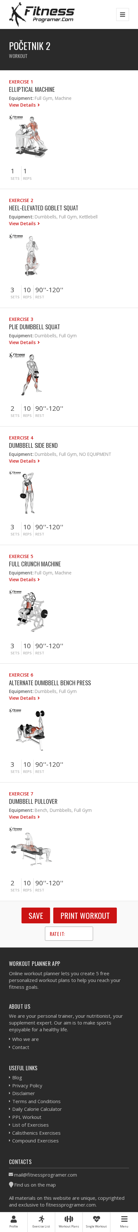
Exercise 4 (21, 438)
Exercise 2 (21, 200)
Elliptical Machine (32, 89)
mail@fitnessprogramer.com (45, 1174)
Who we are (25, 1039)
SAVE (36, 915)
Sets (15, 178)
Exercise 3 (21, 319)
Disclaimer (23, 1093)
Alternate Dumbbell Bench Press (50, 682)
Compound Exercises (35, 1140)
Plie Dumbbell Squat (34, 326)
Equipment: (21, 98)
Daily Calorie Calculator (37, 1109)
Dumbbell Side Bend (33, 445)
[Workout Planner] (42, 14)
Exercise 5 (21, 556)
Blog (17, 1077)
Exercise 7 (21, 794)
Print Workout (85, 915)
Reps (27, 178)
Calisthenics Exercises (36, 1133)
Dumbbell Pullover (33, 801)
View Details (23, 105)
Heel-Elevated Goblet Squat (43, 207)
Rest (39, 296)
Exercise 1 (21, 82)
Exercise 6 (21, 675)
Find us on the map (35, 1184)
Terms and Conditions (36, 1101)
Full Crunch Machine (35, 563)
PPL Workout (26, 1117)
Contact (20, 1047)
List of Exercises (30, 1124)
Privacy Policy (27, 1085)
